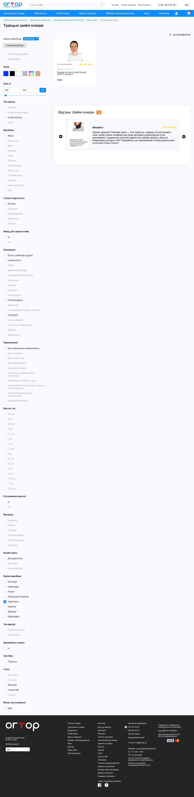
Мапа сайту (72, 750)
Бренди (71, 747)
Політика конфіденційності (109, 763)
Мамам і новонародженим (120, 13)
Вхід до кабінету (104, 727)
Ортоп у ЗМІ (103, 757)
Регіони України (74, 753)
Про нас (101, 747)
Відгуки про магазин (106, 766)
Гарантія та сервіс (105, 744)
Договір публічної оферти (108, 770)
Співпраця (102, 760)
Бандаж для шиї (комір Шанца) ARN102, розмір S (71, 73)
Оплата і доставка (128, 5)
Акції (146, 13)
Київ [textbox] (8, 750)
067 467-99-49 (168, 5)
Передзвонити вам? (136, 738)
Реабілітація (62, 13)
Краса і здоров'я (87, 13)
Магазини (164, 13)
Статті (100, 753)
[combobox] (18, 749)
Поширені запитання (106, 776)
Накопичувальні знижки (107, 740)
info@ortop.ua (141, 743)
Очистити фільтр (14, 45)
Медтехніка (40, 13)
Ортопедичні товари (14, 13)
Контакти (115, 5)
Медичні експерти (105, 773)
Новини (101, 750)
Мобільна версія (12, 744)
